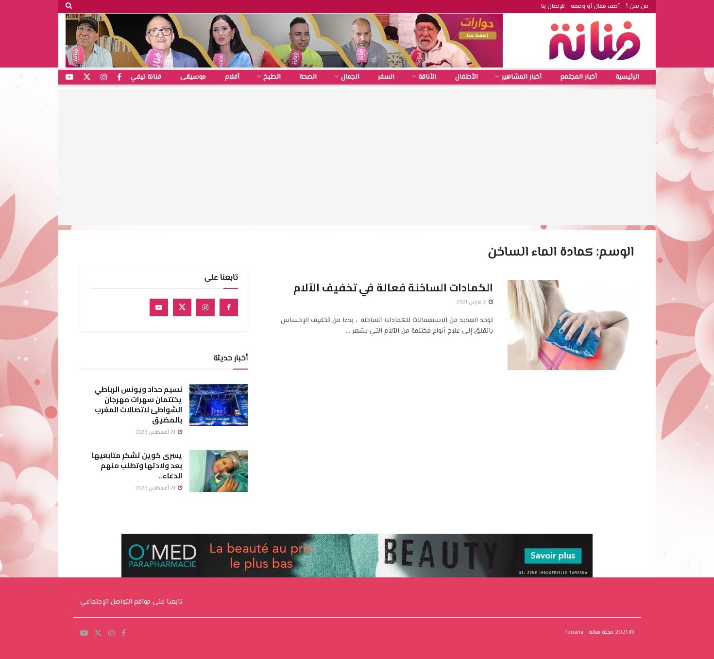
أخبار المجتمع (579, 77)
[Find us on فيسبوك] (119, 77)
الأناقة (427, 77)
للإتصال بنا (553, 6)
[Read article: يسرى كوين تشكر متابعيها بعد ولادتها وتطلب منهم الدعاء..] (218, 471)
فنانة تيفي (146, 77)
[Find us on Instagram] (205, 307)
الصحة (308, 77)
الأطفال (466, 77)
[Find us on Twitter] (182, 307)
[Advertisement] (357, 157)
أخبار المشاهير (522, 77)
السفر (386, 77)
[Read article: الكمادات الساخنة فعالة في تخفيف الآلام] (571, 325)
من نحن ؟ (637, 6)
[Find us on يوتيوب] (69, 77)
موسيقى (193, 77)
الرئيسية (627, 77)
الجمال (350, 77)
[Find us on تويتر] (87, 77)
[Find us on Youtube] (159, 307)
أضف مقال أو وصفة (595, 6)
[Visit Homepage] (597, 40)
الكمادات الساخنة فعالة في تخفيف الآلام (393, 287)
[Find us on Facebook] (229, 307)
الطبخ (272, 77)
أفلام (232, 77)
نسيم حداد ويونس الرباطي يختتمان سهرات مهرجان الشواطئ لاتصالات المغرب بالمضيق (138, 404)
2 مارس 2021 (472, 302)
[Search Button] (69, 6)
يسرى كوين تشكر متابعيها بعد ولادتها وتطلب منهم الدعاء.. (137, 465)
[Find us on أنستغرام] (104, 77)
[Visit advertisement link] (284, 41)
